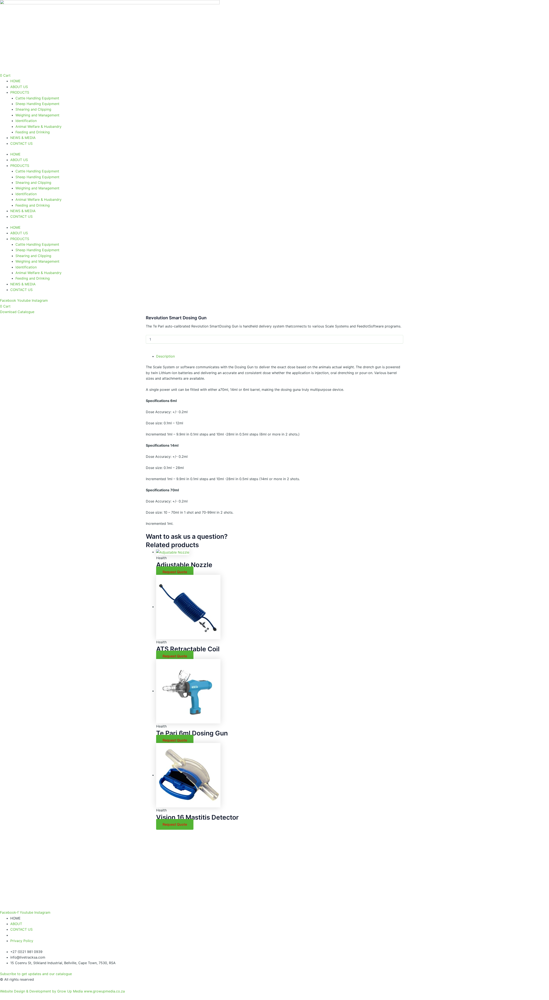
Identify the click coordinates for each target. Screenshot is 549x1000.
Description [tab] (165, 356)
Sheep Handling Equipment (37, 104)
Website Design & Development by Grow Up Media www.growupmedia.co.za (62, 991)
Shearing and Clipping (33, 109)
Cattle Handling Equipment (37, 98)
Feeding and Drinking (32, 132)
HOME (15, 81)
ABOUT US (19, 87)
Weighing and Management (37, 115)
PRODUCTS (19, 92)
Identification (26, 121)
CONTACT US (21, 143)
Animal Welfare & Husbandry (38, 126)
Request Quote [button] (175, 572)
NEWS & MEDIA (23, 137)
